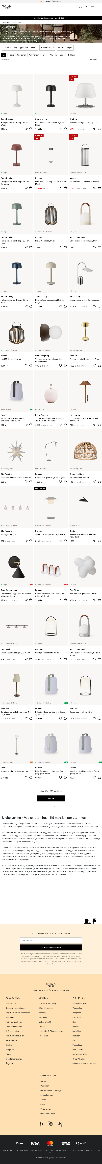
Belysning (5, 22)
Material (53, 55)
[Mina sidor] (81, 7)
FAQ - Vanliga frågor (14, 1022)
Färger (44, 55)
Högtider (76, 1036)
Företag (9, 1054)
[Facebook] (43, 1124)
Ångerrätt (9, 1063)
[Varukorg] (93, 7)
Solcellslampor (47, 47)
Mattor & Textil (45, 1022)
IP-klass (71, 55)
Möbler (42, 1026)
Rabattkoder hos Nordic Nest (84, 1063)
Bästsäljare (77, 1031)
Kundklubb (10, 1017)
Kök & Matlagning (46, 1008)
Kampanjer (77, 1017)
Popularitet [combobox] (93, 60)
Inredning (43, 1013)
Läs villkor (51, 964)
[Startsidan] (6, 7)
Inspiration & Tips (80, 1003)
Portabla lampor (65, 47)
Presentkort (43, 1036)
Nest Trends (78, 1050)
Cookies (9, 1045)
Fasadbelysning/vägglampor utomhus (19, 47)
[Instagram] (51, 1124)
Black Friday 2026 (80, 1054)
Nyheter (76, 1026)
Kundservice (11, 1003)
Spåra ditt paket (12, 1031)
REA (74, 1022)
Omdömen (44, 1086)
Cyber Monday (79, 1059)
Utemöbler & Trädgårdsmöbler (51, 1031)
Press (42, 1104)
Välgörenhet (45, 1109)
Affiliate (43, 1100)
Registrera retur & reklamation (18, 1013)
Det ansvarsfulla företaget (51, 1090)
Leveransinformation (14, 1026)
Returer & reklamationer (15, 1008)
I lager (11, 55)
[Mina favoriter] (87, 7)
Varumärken (33, 55)
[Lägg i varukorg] (30, 128)
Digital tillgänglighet (14, 1059)
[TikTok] (59, 1124)
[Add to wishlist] (26, 128)
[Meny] (99, 7)
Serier (62, 55)
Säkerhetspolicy (12, 1040)
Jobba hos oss (46, 1095)
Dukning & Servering (47, 1003)
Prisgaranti (10, 1050)
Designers (77, 1013)
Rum (74, 1040)
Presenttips (77, 1045)
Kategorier (21, 55)
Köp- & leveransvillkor (15, 1036)
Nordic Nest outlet (47, 1113)
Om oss (43, 1081)
